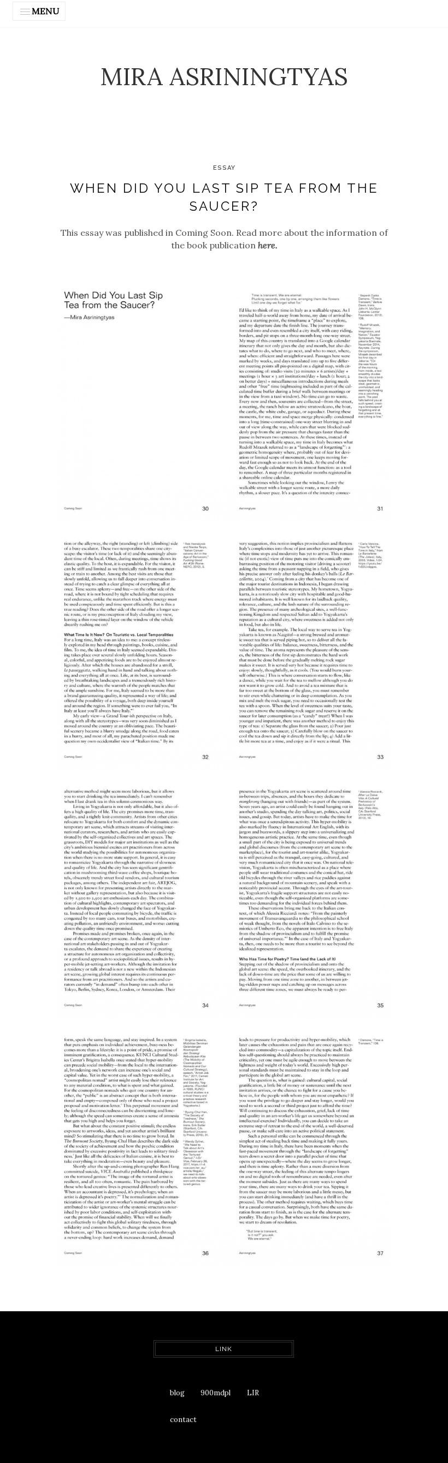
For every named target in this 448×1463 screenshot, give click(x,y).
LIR (253, 1392)
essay (224, 167)
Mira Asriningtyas (224, 76)
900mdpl (216, 1392)
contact (183, 1419)
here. (268, 245)
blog (177, 1392)
